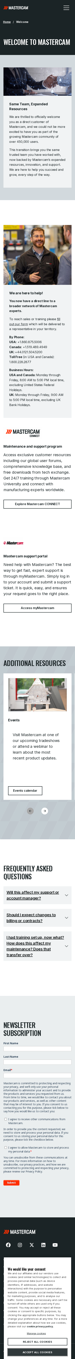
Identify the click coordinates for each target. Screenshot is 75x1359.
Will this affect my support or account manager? (33, 895)
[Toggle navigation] (66, 7)
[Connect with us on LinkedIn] (43, 1245)
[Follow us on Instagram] (20, 1245)
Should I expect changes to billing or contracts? (31, 918)
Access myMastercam (37, 608)
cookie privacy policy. (40, 1326)
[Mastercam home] (16, 7)
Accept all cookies (37, 1352)
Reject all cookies (37, 1341)
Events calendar (27, 790)
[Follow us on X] (32, 1245)
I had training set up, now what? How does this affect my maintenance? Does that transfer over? (35, 946)
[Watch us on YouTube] (55, 1245)
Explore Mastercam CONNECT (37, 504)
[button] (44, 811)
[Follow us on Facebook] (8, 1245)
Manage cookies (36, 1333)
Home (7, 22)
